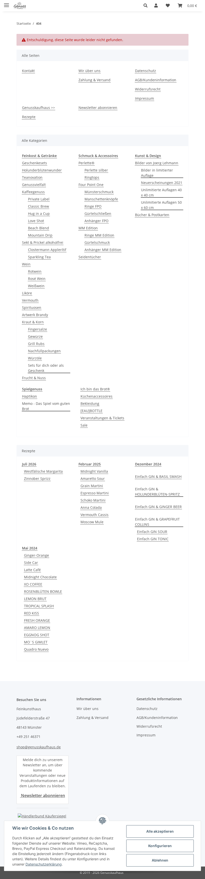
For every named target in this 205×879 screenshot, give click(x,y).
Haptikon (29, 396)
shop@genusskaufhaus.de (38, 747)
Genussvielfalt (34, 184)
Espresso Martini (94, 493)
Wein (26, 264)
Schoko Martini (93, 500)
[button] (147, 5)
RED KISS (31, 613)
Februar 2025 (89, 464)
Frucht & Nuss (34, 377)
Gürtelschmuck (97, 242)
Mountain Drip (40, 235)
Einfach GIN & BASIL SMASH (158, 476)
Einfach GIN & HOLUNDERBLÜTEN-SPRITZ (157, 492)
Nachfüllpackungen (44, 351)
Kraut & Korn (33, 322)
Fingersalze (37, 329)
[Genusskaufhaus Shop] (20, 5)
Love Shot (36, 220)
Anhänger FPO (96, 220)
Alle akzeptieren (160, 831)
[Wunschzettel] (168, 5)
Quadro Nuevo (36, 649)
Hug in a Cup (39, 213)
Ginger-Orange (36, 555)
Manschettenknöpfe (101, 199)
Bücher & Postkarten (152, 214)
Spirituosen (31, 307)
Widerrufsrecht (147, 89)
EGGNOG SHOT (36, 634)
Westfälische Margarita (43, 471)
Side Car (31, 562)
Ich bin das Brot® (95, 389)
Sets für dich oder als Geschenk (46, 368)
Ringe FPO (93, 206)
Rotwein (35, 271)
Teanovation (32, 177)
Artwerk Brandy (35, 314)
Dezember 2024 (148, 464)
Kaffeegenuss (33, 191)
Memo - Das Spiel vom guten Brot (46, 406)
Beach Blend (38, 228)
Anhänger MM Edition (102, 249)
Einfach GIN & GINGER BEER (158, 506)
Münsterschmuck (99, 191)
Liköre (27, 293)
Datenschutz (145, 70)
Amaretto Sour (92, 478)
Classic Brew (38, 206)
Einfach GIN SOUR (152, 531)
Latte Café (32, 569)
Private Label (39, 199)
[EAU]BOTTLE (91, 410)
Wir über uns (89, 70)
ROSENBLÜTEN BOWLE (43, 591)
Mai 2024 (29, 548)
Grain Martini (91, 485)
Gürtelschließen (97, 213)
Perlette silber (96, 170)
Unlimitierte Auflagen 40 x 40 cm (161, 192)
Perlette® (86, 163)
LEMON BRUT (35, 598)
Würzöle (35, 358)
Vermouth (30, 300)
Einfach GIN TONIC (152, 538)
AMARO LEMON (37, 627)
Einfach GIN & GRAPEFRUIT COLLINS (157, 522)
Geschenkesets (34, 163)
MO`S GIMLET (36, 642)
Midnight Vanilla (94, 471)
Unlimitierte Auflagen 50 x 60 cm (161, 205)
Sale (84, 425)
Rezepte (29, 116)
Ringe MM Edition (99, 235)
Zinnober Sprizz (37, 478)
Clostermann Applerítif (47, 249)
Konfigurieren (160, 846)
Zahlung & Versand (94, 80)
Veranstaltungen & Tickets (102, 418)
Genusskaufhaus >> (38, 107)
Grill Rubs (36, 343)
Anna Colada (91, 507)
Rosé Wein (37, 278)
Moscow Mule (92, 522)
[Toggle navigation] (6, 3)
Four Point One (91, 184)
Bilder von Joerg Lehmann (156, 163)
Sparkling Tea (39, 257)
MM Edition (88, 228)
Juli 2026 (29, 464)
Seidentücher (89, 257)
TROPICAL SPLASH (39, 606)
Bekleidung (89, 403)
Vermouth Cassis (94, 514)
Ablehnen (160, 860)
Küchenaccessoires (96, 396)
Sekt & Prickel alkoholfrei (42, 242)
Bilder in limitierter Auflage (157, 173)
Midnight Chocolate (40, 577)
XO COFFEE (33, 584)
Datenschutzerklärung (44, 864)
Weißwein (36, 285)
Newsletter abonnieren (97, 107)
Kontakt (28, 70)
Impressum (144, 98)
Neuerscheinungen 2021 (161, 182)
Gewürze (35, 336)
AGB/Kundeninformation (155, 80)
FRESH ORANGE (37, 620)
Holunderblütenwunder (42, 170)
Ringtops (91, 177)
